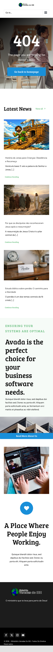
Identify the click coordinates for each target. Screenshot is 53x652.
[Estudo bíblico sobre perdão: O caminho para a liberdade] (26, 265)
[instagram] (17, 635)
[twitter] (12, 635)
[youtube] (23, 635)
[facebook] (6, 635)
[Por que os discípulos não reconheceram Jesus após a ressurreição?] (26, 200)
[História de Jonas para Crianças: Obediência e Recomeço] (26, 134)
